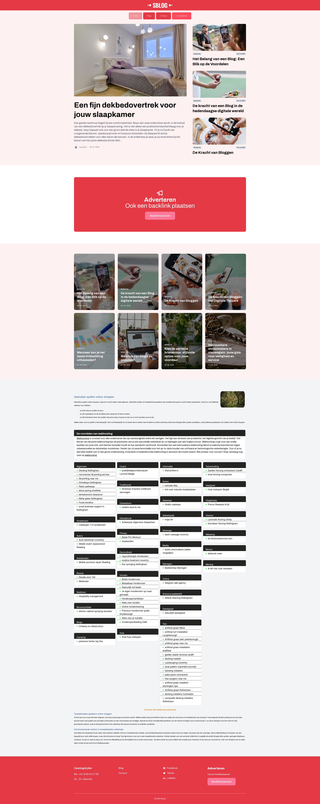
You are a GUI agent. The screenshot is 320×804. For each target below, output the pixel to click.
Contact (163, 16)
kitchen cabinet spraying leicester (95, 611)
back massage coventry (176, 534)
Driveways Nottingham (90, 482)
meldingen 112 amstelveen (92, 524)
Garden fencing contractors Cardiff (225, 470)
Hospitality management (91, 596)
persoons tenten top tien (91, 641)
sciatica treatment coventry (135, 560)
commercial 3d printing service (94, 474)
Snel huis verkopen (131, 636)
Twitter (170, 773)
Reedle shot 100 (87, 577)
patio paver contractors (176, 674)
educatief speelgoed (175, 612)
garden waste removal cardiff (179, 654)
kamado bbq (171, 485)
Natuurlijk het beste (131, 587)
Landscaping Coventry (176, 662)
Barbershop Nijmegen (176, 567)
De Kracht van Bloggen (213, 153)
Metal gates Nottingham (91, 498)
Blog (149, 16)
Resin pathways (87, 486)
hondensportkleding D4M (134, 621)
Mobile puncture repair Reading (94, 562)
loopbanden (128, 541)
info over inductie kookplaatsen (180, 489)
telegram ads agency (175, 582)
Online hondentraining (133, 606)
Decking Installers (174, 670)
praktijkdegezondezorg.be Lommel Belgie (134, 472)
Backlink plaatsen (160, 215)
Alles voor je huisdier (132, 617)
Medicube (84, 581)
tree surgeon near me (175, 678)
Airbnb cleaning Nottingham (178, 597)
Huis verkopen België (218, 489)
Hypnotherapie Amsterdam (135, 556)
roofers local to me (131, 507)
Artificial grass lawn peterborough (181, 639)
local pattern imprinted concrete (180, 666)
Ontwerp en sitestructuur (91, 626)
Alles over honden (131, 602)
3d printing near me (88, 478)
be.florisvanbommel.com (220, 538)
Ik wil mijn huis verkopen (220, 568)
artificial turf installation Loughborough (175, 633)
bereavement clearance (90, 494)
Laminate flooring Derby (220, 519)
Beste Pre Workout (131, 537)
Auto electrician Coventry (91, 539)
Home (135, 16)
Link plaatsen (181, 16)
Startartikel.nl (171, 470)
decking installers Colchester (179, 693)
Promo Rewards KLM (218, 504)
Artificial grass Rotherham (178, 689)
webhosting (91, 455)
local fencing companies (220, 474)
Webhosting (83, 438)
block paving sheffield (89, 490)
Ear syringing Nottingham (134, 564)
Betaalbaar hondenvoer (133, 583)
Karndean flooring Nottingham (223, 523)
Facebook (172, 768)
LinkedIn (171, 778)
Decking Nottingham (89, 470)
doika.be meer (215, 553)
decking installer (173, 658)
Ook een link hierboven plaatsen (160, 709)
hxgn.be (169, 519)
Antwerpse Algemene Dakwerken (138, 522)
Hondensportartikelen (133, 598)
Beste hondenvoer (131, 579)
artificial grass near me (176, 643)
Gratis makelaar (173, 504)
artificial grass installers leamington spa (175, 684)
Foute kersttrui (86, 502)
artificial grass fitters (175, 627)
